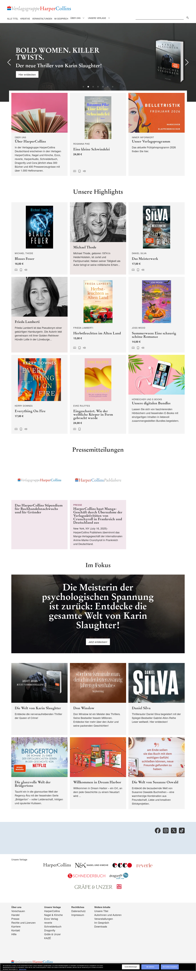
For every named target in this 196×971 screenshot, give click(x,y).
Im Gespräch (61, 19)
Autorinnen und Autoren (108, 915)
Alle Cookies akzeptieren (170, 967)
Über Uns (75, 18)
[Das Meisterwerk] (156, 238)
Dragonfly (49, 930)
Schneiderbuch (52, 926)
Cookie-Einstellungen (131, 967)
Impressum (77, 915)
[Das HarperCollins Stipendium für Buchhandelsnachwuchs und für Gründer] (39, 504)
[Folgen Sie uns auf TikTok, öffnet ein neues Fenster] (182, 830)
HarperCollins (52, 911)
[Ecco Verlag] (122, 866)
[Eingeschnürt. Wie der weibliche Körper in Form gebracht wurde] (98, 394)
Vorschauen (18, 911)
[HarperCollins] (57, 866)
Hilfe (14, 934)
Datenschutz (78, 911)
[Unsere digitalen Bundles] (156, 394)
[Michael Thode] (98, 238)
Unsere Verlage (97, 18)
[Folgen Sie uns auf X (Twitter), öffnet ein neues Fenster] (174, 830)
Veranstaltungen (42, 19)
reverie (48, 922)
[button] (9, 62)
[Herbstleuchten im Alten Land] (98, 315)
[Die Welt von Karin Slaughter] (39, 699)
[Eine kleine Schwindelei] (98, 134)
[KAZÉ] (119, 888)
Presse (15, 918)
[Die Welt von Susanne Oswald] (156, 773)
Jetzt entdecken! (98, 642)
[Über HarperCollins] (39, 134)
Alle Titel (12, 19)
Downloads (100, 926)
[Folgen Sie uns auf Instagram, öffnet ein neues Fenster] (166, 830)
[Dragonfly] (118, 878)
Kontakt (15, 930)
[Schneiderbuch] (86, 877)
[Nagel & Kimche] (91, 866)
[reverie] (144, 866)
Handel (15, 915)
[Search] (187, 17)
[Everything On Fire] (39, 394)
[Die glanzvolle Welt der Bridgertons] (39, 773)
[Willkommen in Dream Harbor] (98, 773)
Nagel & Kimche (53, 915)
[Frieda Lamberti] (39, 315)
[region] (98, 967)
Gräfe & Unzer (52, 934)
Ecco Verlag (51, 918)
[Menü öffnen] (83, 18)
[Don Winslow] (98, 699)
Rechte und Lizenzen (23, 922)
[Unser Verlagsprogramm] (156, 134)
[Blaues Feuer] (39, 238)
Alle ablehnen (150, 967)
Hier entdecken (27, 74)
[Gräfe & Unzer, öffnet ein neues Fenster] (93, 888)
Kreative (25, 19)
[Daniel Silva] (156, 699)
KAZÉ (47, 938)
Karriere (16, 926)
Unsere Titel (101, 911)
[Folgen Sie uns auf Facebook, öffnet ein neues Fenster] (158, 830)
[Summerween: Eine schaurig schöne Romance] (156, 315)
